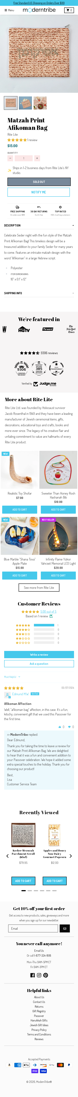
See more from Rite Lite (39, 588)
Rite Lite (12, 134)
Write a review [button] (39, 654)
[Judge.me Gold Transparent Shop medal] (56, 368)
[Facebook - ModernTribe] (32, 975)
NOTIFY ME (38, 192)
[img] (13, 688)
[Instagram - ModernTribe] (39, 975)
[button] (39, 54)
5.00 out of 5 (48, 612)
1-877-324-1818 (42, 955)
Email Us (39, 950)
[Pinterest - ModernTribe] (45, 975)
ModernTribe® (44, 1082)
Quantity (12, 152)
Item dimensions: (20, 274)
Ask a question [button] (39, 663)
